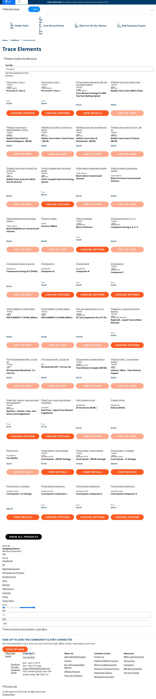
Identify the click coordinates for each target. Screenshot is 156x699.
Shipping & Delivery (103, 672)
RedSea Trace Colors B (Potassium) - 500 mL (86, 139)
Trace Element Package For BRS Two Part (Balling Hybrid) (91, 94)
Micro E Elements (84, 227)
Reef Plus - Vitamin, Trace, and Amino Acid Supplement (21, 412)
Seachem (6, 593)
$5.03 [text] (8, 426)
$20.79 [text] (44, 507)
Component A (47, 271)
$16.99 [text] (113, 335)
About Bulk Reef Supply (75, 657)
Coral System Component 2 (89, 493)
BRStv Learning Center (134, 657)
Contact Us (99, 657)
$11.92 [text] (44, 426)
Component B (82, 271)
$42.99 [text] (78, 196)
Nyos (4, 581)
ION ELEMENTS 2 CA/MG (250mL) (56, 317)
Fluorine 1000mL (49, 226)
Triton (5, 597)
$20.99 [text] (9, 146)
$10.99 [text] (78, 240)
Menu (35, 9)
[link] (147, 9)
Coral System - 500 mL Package (91, 459)
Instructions (129, 661)
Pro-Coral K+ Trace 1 (50, 90)
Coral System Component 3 (124, 493)
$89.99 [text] (9, 196)
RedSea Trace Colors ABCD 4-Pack (127, 90)
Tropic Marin (8, 601)
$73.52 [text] (78, 105)
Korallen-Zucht (9, 577)
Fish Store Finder (131, 672)
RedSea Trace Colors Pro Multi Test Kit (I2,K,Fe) (20, 180)
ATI (3, 565)
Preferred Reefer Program (106, 661)
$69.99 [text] (44, 195)
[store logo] (12, 9)
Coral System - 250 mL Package (56, 459)
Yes (4, 554)
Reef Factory (8, 589)
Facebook (15, 664)
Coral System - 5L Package (18, 493)
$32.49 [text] (113, 241)
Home (5, 40)
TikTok (13, 672)
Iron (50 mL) (12, 458)
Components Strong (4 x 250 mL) (22, 271)
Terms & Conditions (73, 675)
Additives (15, 40)
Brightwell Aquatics (11, 569)
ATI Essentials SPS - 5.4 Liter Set (56, 367)
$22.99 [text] (78, 428)
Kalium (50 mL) (118, 407)
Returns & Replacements (105, 665)
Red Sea (6, 585)
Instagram (15, 670)
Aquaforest (7, 561)
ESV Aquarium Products (13, 572)
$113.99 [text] (79, 337)
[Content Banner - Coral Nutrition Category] (24, 629)
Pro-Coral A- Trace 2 (15, 90)
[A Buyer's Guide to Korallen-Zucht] (20, 58)
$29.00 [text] (113, 377)
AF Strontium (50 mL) (86, 407)
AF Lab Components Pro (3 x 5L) (91, 317)
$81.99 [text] (9, 286)
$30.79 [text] (78, 377)
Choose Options (23, 113)
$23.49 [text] (9, 464)
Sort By (8, 65)
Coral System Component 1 (54, 493)
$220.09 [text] (114, 464)
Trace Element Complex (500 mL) (91, 368)
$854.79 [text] (9, 509)
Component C (117, 272)
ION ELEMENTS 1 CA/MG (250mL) (22, 317)
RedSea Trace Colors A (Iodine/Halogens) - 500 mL (19, 139)
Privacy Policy (8, 694)
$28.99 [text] (113, 105)
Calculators (129, 665)
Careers (68, 661)
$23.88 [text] (9, 337)
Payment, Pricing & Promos (106, 668)
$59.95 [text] (9, 377)
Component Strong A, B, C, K (124, 227)
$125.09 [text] (79, 464)
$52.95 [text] (44, 377)
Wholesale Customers (104, 676)
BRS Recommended (133, 668)
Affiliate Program (72, 671)
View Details (92, 113)
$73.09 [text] (44, 464)
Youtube (15, 667)
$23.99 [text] (9, 103)
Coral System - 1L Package (123, 459)
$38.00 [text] (44, 241)
